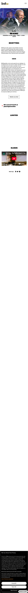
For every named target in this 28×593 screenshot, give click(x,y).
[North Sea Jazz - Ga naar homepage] (4, 3)
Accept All (14, 583)
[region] (14, 572)
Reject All (14, 587)
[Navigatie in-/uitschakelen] (26, 3)
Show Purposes (14, 590)
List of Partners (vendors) (7, 579)
